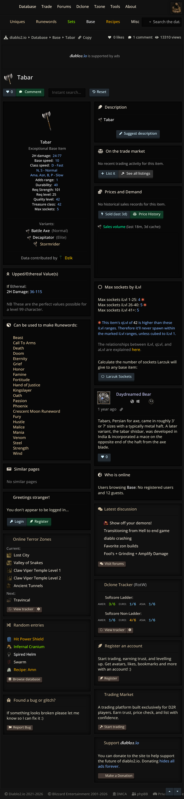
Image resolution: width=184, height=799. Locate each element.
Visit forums (114, 563)
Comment (32, 91)
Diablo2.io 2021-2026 (25, 794)
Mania (18, 432)
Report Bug (22, 727)
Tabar (69, 37)
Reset (101, 91)
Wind (17, 453)
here (136, 349)
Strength (20, 448)
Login (19, 521)
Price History (149, 214)
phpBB (142, 794)
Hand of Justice (26, 385)
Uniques (17, 21)
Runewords (46, 21)
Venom (19, 437)
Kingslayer (22, 390)
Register (41, 521)
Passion (19, 400)
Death (18, 348)
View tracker (23, 609)
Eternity (19, 358)
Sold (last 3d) (115, 214)
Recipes (112, 21)
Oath (17, 395)
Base (90, 21)
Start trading (114, 727)
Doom (18, 353)
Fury (16, 416)
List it (110, 173)
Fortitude (21, 379)
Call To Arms (24, 342)
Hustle (18, 421)
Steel (17, 442)
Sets (71, 21)
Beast (17, 337)
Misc (134, 21)
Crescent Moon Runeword (36, 411)
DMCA (121, 794)
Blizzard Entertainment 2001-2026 (79, 794)
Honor (18, 369)
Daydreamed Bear (133, 394)
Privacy (163, 794)
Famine (19, 374)
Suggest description (140, 133)
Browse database (26, 679)
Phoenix (20, 406)
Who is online (117, 474)
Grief (17, 363)
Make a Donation (118, 775)
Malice (18, 427)
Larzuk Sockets (118, 376)
